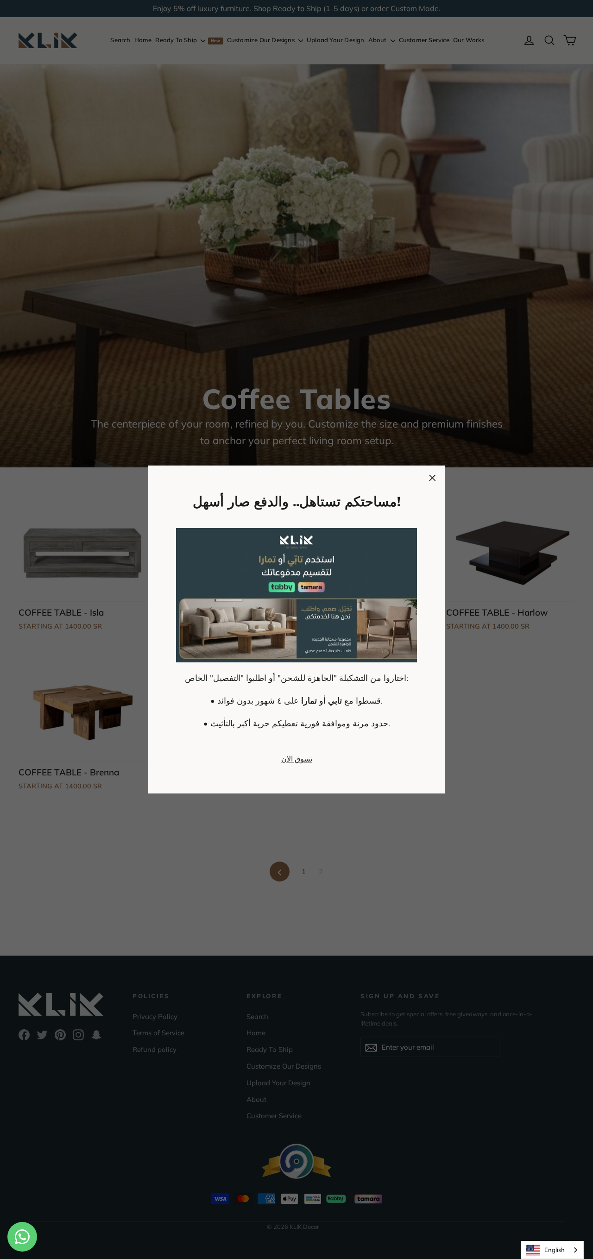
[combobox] (552, 1250)
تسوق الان (296, 758)
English (554, 1249)
